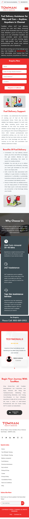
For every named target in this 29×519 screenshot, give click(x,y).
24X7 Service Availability (10, 2)
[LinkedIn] (10, 437)
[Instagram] (17, 437)
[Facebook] (2, 437)
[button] (14, 368)
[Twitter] (6, 437)
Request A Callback (14, 88)
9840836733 (24, 2)
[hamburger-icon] (26, 8)
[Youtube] (13, 437)
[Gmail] (21, 437)
